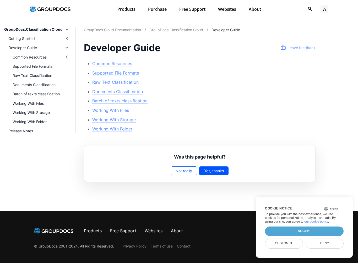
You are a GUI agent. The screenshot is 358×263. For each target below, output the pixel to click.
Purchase (157, 9)
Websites (227, 9)
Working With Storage (31, 112)
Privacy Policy (134, 246)
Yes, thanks (214, 171)
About (255, 9)
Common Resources (112, 63)
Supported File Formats (32, 66)
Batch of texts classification (36, 94)
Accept (304, 231)
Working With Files (28, 103)
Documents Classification (34, 84)
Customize (284, 243)
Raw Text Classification (32, 75)
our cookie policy (316, 221)
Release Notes (20, 131)
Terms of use (162, 246)
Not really (184, 171)
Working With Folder (30, 121)
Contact (184, 246)
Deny (324, 243)
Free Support (192, 9)
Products (126, 9)
